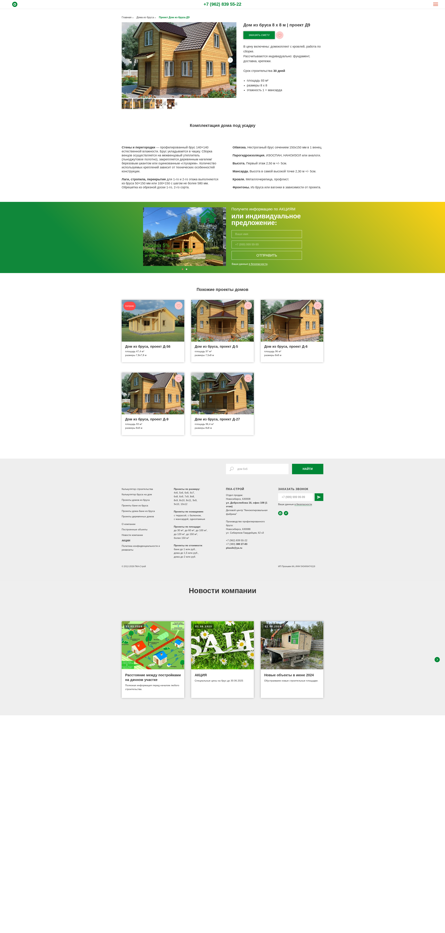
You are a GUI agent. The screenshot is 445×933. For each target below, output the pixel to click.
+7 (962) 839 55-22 (222, 4)
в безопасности (258, 263)
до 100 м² (201, 530)
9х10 (176, 504)
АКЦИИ (126, 540)
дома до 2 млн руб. (185, 556)
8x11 (188, 500)
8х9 (176, 500)
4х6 (176, 492)
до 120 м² (179, 534)
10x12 (184, 504)
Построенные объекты (134, 529)
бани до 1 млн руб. (185, 549)
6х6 (187, 492)
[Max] (14, 6)
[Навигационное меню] (435, 4)
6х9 (181, 496)
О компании (128, 524)
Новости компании (132, 535)
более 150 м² (181, 538)
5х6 (181, 492)
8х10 (182, 500)
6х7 (192, 492)
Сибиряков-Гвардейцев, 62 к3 (247, 532)
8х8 (192, 496)
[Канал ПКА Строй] (286, 513)
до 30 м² (178, 530)
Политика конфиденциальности (140, 546)
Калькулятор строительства (137, 489)
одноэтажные (197, 519)
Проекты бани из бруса (135, 505)
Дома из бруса (145, 17)
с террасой (180, 515)
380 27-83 (241, 544)
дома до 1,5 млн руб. (186, 552)
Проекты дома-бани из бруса (138, 511)
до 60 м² (189, 530)
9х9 (195, 500)
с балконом (194, 515)
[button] (259, 35)
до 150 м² (191, 534)
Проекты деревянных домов (138, 516)
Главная (126, 17)
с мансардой (181, 519)
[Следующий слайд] (230, 60)
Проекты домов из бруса (136, 500)
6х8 (176, 496)
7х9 (187, 496)
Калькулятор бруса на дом (137, 494)
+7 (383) (231, 544)
